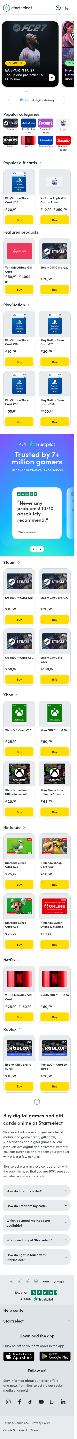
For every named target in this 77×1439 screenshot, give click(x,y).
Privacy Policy (41, 1423)
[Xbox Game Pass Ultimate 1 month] (19, 774)
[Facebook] (20, 1402)
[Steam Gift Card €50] (19, 641)
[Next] (40, 549)
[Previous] (33, 549)
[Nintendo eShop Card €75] (19, 906)
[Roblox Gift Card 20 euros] (54, 1048)
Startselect (13, 1321)
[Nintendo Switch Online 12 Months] (54, 906)
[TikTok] (31, 1402)
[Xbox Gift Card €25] (19, 714)
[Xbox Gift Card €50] (54, 714)
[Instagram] (9, 1402)
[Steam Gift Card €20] (54, 251)
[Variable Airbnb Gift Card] (19, 251)
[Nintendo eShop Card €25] (19, 846)
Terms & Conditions (16, 1423)
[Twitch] (53, 1402)
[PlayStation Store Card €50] (19, 383)
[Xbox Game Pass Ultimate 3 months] (54, 774)
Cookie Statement (15, 1430)
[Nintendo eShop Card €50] (54, 846)
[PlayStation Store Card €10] (19, 324)
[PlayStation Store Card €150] (55, 383)
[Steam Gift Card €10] (19, 581)
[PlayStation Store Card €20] (19, 182)
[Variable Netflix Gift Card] (19, 979)
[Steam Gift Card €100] (54, 641)
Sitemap (35, 1430)
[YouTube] (42, 1402)
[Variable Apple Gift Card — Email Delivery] (54, 182)
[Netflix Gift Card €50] (54, 979)
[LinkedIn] (64, 1402)
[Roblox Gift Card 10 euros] (19, 1048)
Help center (14, 1310)
